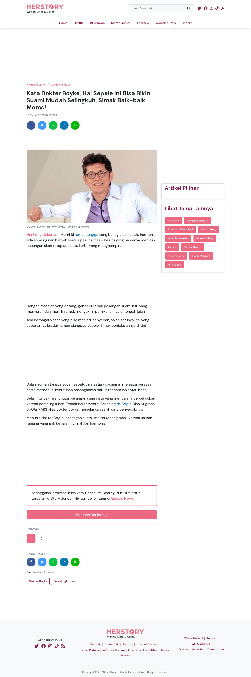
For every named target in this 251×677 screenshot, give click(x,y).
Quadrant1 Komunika (191, 649)
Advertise (125, 655)
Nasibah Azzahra (43, 572)
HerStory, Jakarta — (43, 234)
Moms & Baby (204, 238)
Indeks (187, 23)
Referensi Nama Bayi (180, 229)
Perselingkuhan (64, 581)
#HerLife (173, 220)
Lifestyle (143, 23)
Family (172, 247)
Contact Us (112, 644)
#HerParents (176, 256)
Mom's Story (208, 229)
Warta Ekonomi (193, 638)
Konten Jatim (215, 649)
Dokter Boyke (38, 581)
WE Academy (200, 644)
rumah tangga (86, 234)
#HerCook (174, 264)
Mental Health (192, 247)
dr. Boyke (124, 403)
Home (63, 23)
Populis (211, 638)
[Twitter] (42, 125)
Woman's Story (165, 23)
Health (78, 23)
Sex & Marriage (60, 84)
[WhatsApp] (53, 125)
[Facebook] (31, 125)
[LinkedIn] (64, 125)
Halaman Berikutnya (91, 514)
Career (165, 650)
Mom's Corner (120, 23)
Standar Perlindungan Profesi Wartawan (103, 650)
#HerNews (97, 23)
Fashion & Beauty (197, 220)
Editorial (128, 644)
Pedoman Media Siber (144, 650)
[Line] (75, 125)
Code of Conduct (147, 644)
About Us (95, 644)
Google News (122, 498)
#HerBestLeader (178, 238)
